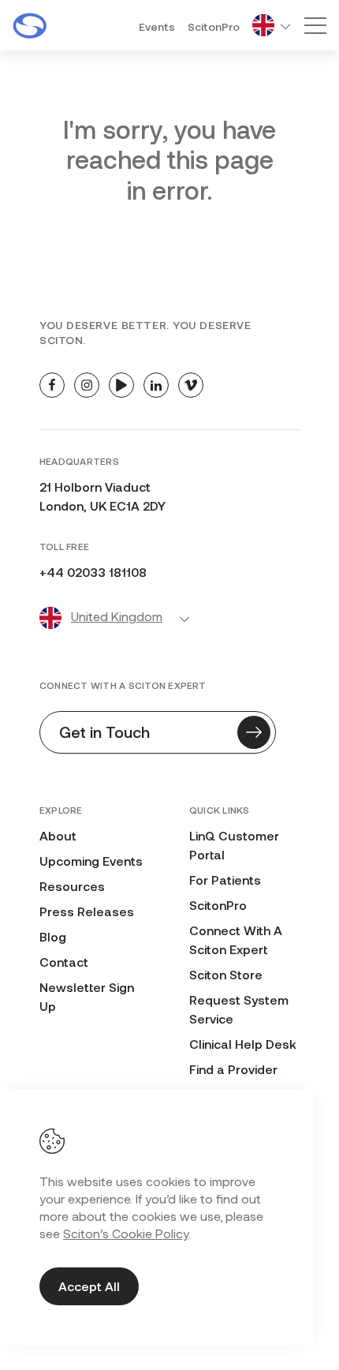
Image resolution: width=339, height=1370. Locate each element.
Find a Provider (233, 1068)
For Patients (225, 879)
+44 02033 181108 (93, 571)
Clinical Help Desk (242, 1043)
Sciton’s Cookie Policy (125, 1233)
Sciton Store (226, 974)
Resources (72, 885)
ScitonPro (214, 26)
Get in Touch (104, 731)
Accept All (89, 1285)
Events (157, 26)
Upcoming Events (91, 860)
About (57, 835)
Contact (63, 961)
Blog (52, 936)
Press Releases (86, 911)
